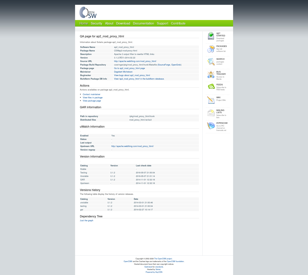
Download (123, 23)
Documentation (143, 23)
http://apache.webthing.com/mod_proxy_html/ (135, 61)
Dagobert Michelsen (123, 71)
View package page (92, 100)
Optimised (148, 266)
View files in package (93, 97)
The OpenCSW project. (163, 258)
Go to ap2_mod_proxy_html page (129, 68)
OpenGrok (176, 64)
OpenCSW (128, 261)
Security (96, 23)
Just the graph (86, 220)
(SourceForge (164, 64)
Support (162, 23)
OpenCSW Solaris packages (87, 13)
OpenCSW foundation (175, 261)
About (109, 23)
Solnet (158, 269)
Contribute (178, 23)
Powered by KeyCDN (154, 272)
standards (159, 266)
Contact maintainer (91, 94)
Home (84, 23)
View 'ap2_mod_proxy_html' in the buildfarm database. (139, 78)
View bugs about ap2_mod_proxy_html (132, 75)
